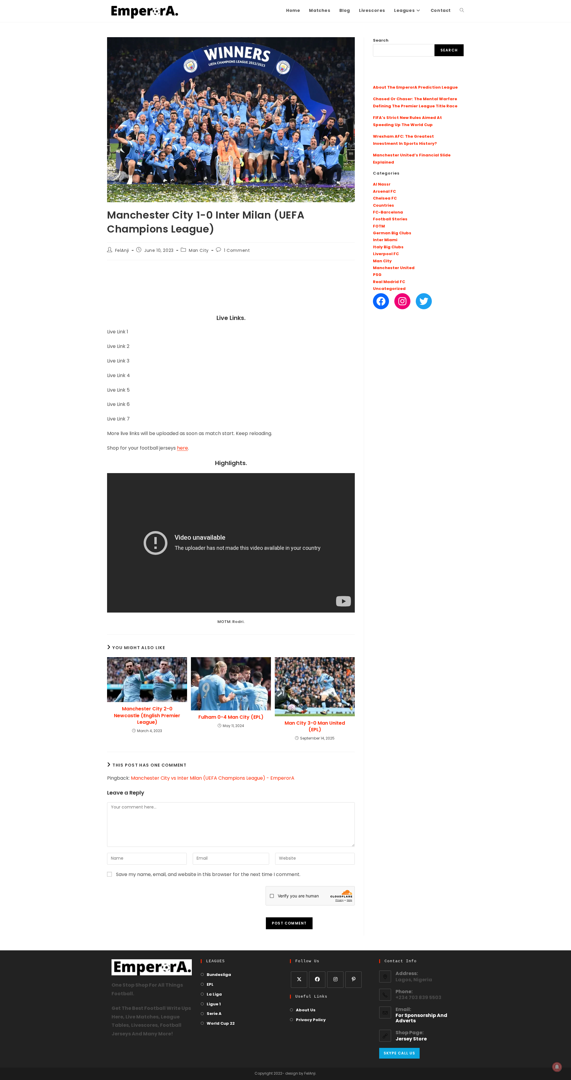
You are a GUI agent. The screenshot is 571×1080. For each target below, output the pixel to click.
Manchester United (394, 268)
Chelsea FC (385, 198)
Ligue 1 (214, 1004)
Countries (383, 206)
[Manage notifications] (557, 1067)
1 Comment (237, 251)
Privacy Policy (311, 1020)
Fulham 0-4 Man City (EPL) (230, 717)
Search (380, 41)
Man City (199, 251)
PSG (377, 275)
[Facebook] (381, 301)
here (182, 448)
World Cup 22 (221, 1024)
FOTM (379, 226)
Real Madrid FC (389, 282)
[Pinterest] (353, 979)
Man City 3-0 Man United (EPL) (315, 726)
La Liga (214, 994)
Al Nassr (381, 184)
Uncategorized (389, 289)
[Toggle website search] (461, 11)
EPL (210, 985)
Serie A (214, 1014)
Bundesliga (219, 975)
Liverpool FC (386, 254)
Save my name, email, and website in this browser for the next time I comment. (208, 874)
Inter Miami (385, 240)
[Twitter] (424, 301)
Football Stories (390, 219)
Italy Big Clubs (388, 247)
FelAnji (122, 251)
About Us (306, 1010)
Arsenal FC (384, 192)
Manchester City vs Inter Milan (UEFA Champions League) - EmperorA (212, 778)
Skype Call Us (399, 1053)
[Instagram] (402, 301)
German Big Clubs (392, 233)
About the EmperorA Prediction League (415, 88)
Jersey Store (411, 1039)
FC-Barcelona (388, 212)
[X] (299, 979)
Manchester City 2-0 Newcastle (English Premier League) (147, 716)
